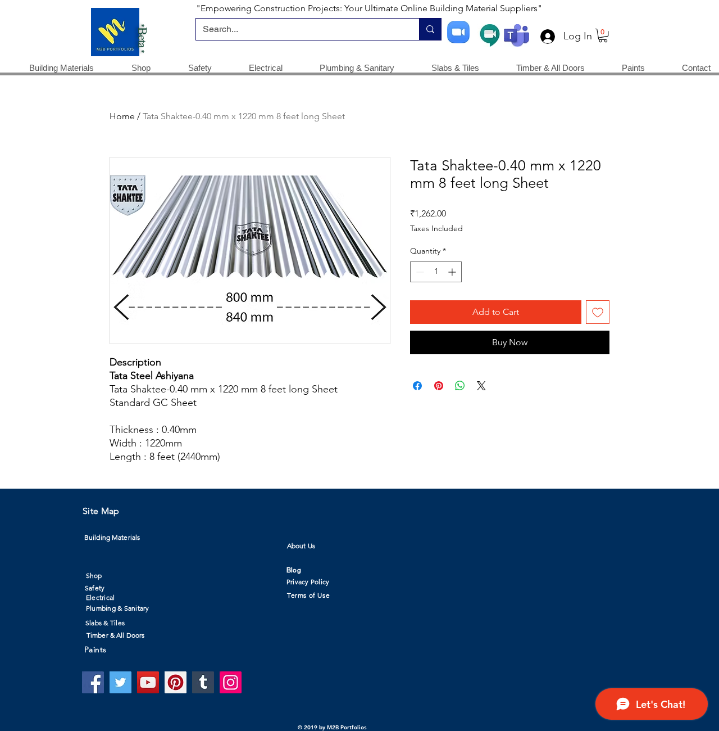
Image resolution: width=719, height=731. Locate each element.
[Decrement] (419, 272)
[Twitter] (120, 682)
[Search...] (430, 29)
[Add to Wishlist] (597, 312)
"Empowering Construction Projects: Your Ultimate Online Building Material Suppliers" (369, 8)
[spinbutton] (436, 272)
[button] (603, 35)
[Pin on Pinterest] (438, 385)
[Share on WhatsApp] (460, 385)
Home (122, 116)
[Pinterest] (175, 682)
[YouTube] (148, 682)
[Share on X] (481, 385)
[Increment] (453, 272)
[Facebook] (93, 682)
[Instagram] (231, 682)
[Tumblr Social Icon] (203, 682)
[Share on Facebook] (417, 385)
